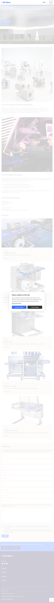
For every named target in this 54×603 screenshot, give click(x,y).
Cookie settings (35, 307)
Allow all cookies (19, 307)
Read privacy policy (16, 303)
